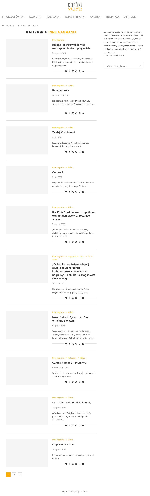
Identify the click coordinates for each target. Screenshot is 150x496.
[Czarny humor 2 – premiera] (27, 371)
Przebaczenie (60, 90)
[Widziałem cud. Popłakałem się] (27, 411)
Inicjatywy (112, 17)
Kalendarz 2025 (28, 25)
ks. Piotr (34, 17)
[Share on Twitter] (73, 71)
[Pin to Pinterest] (76, 71)
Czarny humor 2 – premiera (69, 362)
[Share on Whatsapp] (79, 71)
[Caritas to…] (27, 180)
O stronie (130, 17)
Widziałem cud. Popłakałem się (71, 402)
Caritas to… (59, 172)
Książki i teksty (74, 17)
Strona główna (12, 17)
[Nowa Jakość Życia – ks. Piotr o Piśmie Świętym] (27, 325)
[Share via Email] (83, 71)
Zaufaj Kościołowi (63, 132)
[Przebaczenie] (27, 98)
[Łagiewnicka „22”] (27, 453)
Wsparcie (8, 25)
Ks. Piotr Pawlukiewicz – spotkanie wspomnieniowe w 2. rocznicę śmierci (74, 216)
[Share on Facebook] (69, 71)
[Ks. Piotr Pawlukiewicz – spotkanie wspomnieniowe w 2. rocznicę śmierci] (27, 220)
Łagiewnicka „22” (63, 444)
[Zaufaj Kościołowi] (27, 140)
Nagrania (52, 17)
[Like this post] (66, 71)
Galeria (95, 17)
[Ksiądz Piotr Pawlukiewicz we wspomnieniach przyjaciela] (27, 53)
